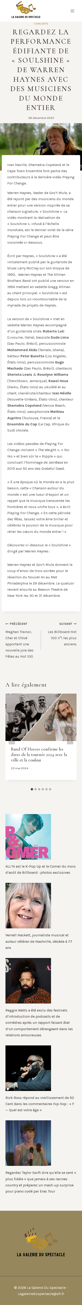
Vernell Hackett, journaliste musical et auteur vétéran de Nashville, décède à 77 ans (38, 941)
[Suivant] (70, 739)
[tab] (32, 789)
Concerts (41, 23)
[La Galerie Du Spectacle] (25, 11)
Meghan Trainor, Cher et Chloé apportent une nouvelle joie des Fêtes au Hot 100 (19, 640)
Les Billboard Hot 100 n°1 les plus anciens (62, 634)
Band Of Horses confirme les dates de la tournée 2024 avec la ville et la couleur (39, 754)
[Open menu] (72, 10)
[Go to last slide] (12, 739)
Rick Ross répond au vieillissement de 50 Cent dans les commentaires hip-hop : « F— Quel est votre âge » (39, 1104)
